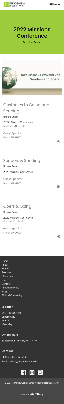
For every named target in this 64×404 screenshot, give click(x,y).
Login (57, 382)
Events (5, 268)
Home (5, 260)
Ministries (7, 276)
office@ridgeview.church (23, 361)
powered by (30, 397)
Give (4, 279)
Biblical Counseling (12, 295)
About (5, 264)
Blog (4, 291)
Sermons (6, 272)
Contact (6, 283)
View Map (7, 324)
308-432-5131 (19, 356)
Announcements (10, 287)
